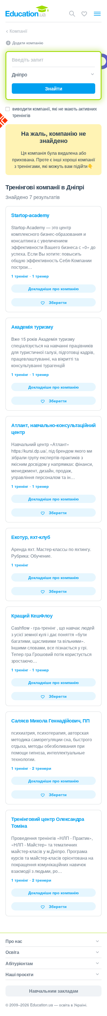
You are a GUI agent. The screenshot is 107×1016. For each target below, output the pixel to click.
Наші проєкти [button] (19, 974)
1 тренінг (19, 276)
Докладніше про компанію (53, 288)
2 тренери (41, 768)
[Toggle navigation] (97, 14)
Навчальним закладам (53, 991)
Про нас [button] (13, 941)
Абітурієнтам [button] (19, 963)
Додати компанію (27, 42)
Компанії (18, 31)
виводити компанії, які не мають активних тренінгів (54, 112)
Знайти (53, 88)
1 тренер (40, 276)
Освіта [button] (12, 952)
